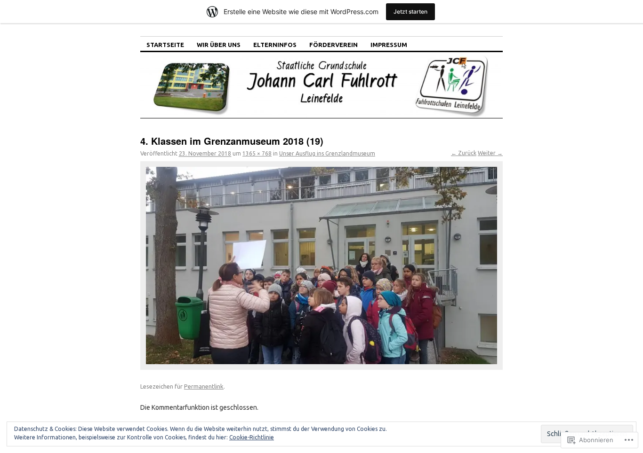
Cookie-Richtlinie (251, 437)
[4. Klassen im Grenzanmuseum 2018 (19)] (321, 265)
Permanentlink (204, 386)
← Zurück (463, 153)
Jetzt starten (410, 11)
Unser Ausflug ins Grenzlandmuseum (327, 153)
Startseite (165, 44)
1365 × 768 (257, 153)
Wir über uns (219, 44)
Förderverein (333, 44)
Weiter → (490, 153)
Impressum (388, 44)
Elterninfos (275, 44)
